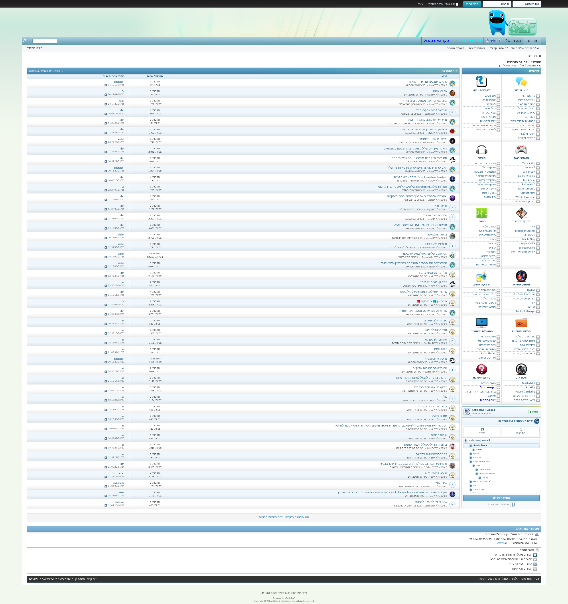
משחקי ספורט (521, 284)
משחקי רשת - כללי (525, 201)
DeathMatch (528, 383)
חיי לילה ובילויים (526, 138)
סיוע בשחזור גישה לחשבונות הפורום (425, 120)
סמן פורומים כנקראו (297, 517)
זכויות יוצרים (46, 579)
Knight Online (528, 243)
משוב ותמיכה (488, 383)
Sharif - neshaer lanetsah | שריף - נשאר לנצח (420, 177)
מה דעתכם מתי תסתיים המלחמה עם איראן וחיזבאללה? (414, 263)
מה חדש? (513, 41)
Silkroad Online (527, 248)
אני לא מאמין (439, 91)
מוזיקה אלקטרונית (486, 176)
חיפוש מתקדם (34, 48)
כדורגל (492, 243)
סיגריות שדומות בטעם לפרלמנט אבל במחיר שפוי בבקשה (413, 463)
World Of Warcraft (525, 197)
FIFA (533, 303)
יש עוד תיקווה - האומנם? (433, 139)
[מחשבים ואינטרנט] (482, 323)
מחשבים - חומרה (486, 349)
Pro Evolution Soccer (524, 294)
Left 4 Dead (529, 180)
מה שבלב (490, 96)
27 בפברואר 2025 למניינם (431, 454)
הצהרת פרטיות (64, 579)
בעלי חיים (490, 108)
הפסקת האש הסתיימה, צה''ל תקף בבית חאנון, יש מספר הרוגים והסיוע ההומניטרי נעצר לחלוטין (391, 425)
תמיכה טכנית (488, 336)
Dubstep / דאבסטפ (485, 172)
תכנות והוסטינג (521, 331)
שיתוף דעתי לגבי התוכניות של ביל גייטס (423, 292)
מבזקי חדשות (488, 117)
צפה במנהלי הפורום (271, 517)
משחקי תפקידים (521, 221)
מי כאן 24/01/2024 (435, 473)
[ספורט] (482, 213)
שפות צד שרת (527, 345)
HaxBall (531, 290)
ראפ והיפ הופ (488, 188)
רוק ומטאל (490, 197)
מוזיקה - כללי (488, 167)
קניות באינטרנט (487, 341)
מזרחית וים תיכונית (485, 163)
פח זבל (492, 396)
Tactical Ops (528, 163)
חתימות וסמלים (487, 290)
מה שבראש (529, 96)
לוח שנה (504, 48)
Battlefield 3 (528, 184)
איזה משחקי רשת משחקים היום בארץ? (424, 101)
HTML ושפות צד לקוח (523, 341)
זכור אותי (450, 4)
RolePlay (530, 387)
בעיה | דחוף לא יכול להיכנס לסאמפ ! (425, 444)
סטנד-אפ (530, 117)
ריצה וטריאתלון (487, 235)
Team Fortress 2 (526, 188)
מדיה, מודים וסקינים (524, 396)
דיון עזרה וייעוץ (482, 90)
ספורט (481, 221)
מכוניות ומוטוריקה (486, 264)
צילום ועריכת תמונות (484, 294)
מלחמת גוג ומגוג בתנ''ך (432, 272)
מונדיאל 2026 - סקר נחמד (431, 110)
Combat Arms (528, 193)
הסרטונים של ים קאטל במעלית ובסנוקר (423, 253)
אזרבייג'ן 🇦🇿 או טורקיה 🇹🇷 (432, 301)
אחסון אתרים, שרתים (523, 353)
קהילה (493, 48)
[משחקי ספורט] (521, 276)
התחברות (472, 4)
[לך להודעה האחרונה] (106, 85)
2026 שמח (440, 349)
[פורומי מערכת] (482, 369)
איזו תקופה (440, 483)
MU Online (529, 235)
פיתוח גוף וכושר (487, 231)
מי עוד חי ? (440, 206)
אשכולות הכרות (526, 100)
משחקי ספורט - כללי (524, 298)
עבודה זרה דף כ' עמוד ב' (432, 406)
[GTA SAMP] (521, 369)
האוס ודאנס (489, 193)
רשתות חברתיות (526, 125)
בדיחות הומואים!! (436, 234)
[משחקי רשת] (521, 149)
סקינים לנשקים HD (436, 339)
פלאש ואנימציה (487, 307)
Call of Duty (529, 172)
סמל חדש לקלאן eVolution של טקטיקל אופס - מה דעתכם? (412, 186)
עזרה (420, 4)
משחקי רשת (521, 158)
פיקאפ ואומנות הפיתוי (484, 125)
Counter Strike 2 (526, 176)
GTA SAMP (521, 378)
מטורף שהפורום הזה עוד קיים (430, 368)
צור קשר (92, 579)
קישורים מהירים (455, 48)
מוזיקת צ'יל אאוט (486, 180)
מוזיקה (481, 158)
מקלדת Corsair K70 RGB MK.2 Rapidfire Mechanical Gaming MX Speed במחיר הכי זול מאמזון (392, 492)
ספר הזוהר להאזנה (436, 330)
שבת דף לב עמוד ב (435, 320)
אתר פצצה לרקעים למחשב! (430, 502)
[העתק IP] (513, 504)
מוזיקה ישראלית (487, 184)
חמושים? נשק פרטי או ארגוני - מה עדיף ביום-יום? (418, 158)
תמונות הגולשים (526, 104)
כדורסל (492, 248)
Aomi (500, 542)
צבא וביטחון (489, 113)
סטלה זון (80, 579)
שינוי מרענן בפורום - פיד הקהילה (428, 81)
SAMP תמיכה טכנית (524, 400)
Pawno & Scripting (525, 392)
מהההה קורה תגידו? (435, 215)
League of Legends (525, 231)
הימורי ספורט (488, 256)
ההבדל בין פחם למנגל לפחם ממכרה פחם (421, 378)
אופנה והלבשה (527, 134)
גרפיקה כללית (488, 298)
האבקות (491, 252)
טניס (493, 239)
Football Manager (525, 311)
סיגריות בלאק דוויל (436, 244)
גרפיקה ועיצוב (481, 284)
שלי (445, 397)
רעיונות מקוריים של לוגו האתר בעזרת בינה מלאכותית (415, 148)
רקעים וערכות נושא (485, 303)
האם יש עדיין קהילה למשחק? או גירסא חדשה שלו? (417, 167)
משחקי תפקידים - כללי (523, 252)
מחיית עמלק (439, 416)
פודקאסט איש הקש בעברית (430, 387)
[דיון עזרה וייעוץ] (482, 82)
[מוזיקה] (482, 149)
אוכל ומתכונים (488, 121)
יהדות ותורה (489, 100)
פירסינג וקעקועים (526, 113)
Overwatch (529, 167)
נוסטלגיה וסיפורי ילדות (523, 121)
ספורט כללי (489, 226)
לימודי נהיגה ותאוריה (484, 129)
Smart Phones (488, 353)
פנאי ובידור (521, 90)
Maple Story (528, 239)
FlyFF (532, 226)
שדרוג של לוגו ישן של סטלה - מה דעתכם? (422, 311)
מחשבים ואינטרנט (482, 331)
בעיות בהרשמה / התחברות (480, 392)
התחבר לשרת (501, 498)
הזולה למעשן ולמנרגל (523, 108)
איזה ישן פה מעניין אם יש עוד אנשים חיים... (422, 129)
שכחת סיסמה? (435, 4)
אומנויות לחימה (487, 260)
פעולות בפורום (477, 48)
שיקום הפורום (439, 435)
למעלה (33, 579)
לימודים (491, 104)
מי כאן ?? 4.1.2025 (436, 358)
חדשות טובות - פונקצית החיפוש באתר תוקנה (420, 225)
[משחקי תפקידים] (521, 213)
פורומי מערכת (481, 378)
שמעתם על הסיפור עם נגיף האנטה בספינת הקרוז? (417, 196)
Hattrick (531, 307)
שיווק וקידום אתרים (524, 349)
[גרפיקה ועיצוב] (482, 276)
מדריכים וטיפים (487, 358)
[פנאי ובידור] (521, 82)
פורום (532, 41)
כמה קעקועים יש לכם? (433, 282)
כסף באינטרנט (487, 345)
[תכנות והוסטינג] (521, 323)
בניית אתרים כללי (525, 336)
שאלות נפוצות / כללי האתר (525, 48)
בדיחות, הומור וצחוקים (523, 129)
